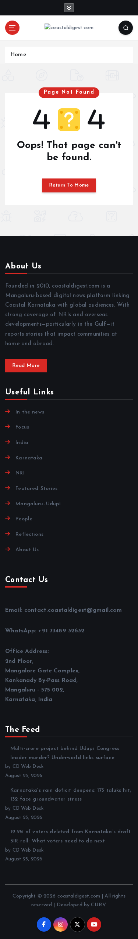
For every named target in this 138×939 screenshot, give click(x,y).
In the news (29, 412)
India (21, 442)
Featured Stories (36, 488)
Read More (26, 365)
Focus (22, 427)
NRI (19, 473)
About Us (27, 550)
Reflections (29, 534)
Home (18, 55)
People (23, 519)
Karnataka (28, 458)
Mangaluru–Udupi (38, 504)
